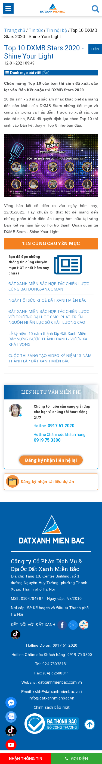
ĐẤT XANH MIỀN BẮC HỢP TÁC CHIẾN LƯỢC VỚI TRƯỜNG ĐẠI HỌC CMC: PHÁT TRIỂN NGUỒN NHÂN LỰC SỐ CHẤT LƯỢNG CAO (48, 317)
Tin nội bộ (56, 30)
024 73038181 (55, 663)
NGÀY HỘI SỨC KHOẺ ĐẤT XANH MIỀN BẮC (47, 300)
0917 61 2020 (65, 645)
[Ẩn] (46, 72)
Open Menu (8, 8)
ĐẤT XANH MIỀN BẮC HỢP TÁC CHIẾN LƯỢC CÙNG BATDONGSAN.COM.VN (48, 286)
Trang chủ (14, 30)
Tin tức (36, 30)
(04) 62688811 (56, 673)
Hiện (95, 48)
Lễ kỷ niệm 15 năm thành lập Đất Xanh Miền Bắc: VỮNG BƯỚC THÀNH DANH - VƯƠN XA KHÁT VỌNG (47, 339)
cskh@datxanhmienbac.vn (56, 691)
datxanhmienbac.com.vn (60, 682)
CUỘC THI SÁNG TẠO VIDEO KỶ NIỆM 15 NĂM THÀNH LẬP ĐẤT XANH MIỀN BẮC (49, 358)
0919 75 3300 (79, 654)
